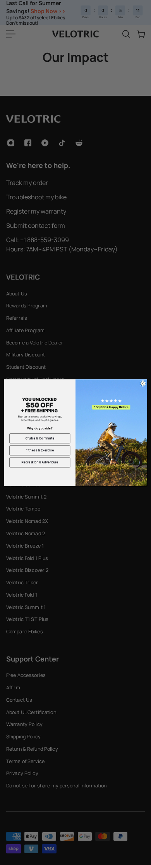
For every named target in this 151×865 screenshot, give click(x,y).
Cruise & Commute (40, 438)
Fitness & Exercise (40, 450)
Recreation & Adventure (39, 462)
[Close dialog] (142, 383)
